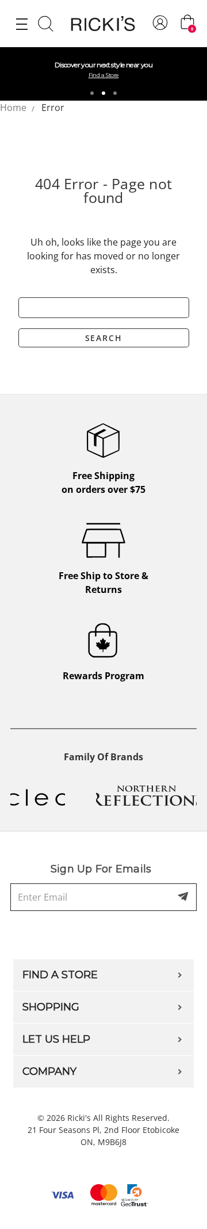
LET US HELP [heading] (56, 1039)
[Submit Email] (184, 897)
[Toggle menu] (21, 23)
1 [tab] (92, 93)
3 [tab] (115, 93)
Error (52, 107)
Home (13, 107)
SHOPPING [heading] (50, 1007)
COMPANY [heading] (49, 1071)
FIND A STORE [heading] (60, 974)
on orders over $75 (103, 482)
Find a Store (104, 75)
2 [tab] (103, 93)
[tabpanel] (103, 74)
